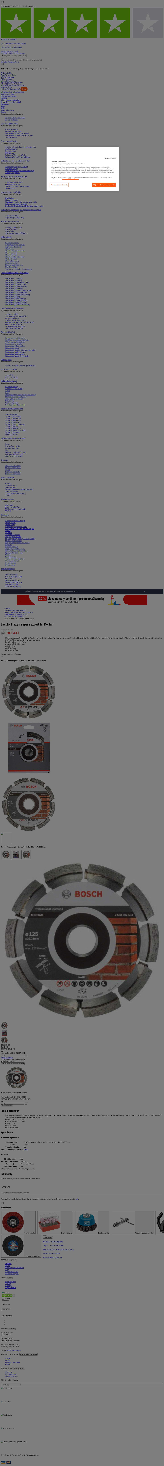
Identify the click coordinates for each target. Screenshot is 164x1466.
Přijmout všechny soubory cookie (103, 185)
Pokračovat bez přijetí (110, 158)
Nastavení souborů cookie (59, 185)
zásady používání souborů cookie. (70, 179)
